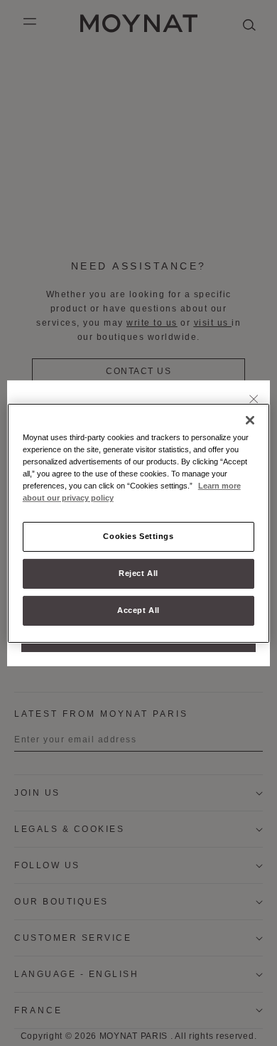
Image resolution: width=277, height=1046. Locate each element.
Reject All (138, 573)
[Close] (254, 399)
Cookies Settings (138, 536)
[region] (139, 522)
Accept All (138, 610)
